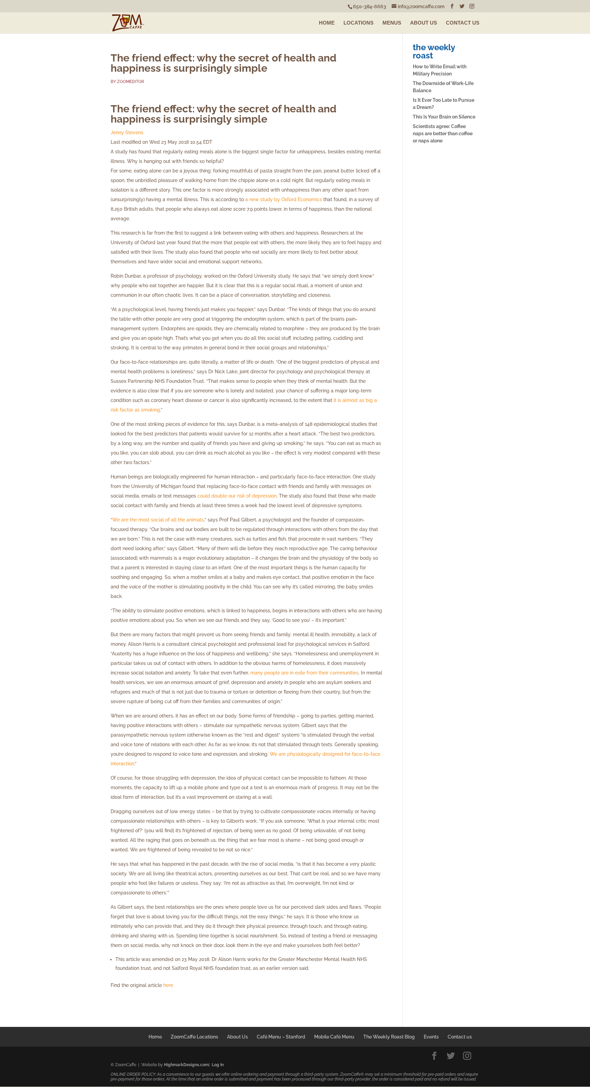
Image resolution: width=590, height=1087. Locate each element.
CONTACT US (462, 23)
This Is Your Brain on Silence (444, 117)
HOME (327, 23)
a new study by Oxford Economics (283, 199)
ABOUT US (423, 23)
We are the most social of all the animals (158, 519)
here (168, 985)
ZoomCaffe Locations (194, 1037)
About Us (237, 1037)
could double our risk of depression (237, 496)
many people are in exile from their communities (304, 672)
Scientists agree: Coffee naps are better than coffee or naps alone (443, 133)
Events (431, 1037)
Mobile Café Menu (334, 1037)
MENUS (391, 23)
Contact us (460, 1037)
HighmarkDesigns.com (186, 1064)
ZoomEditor (130, 81)
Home (155, 1037)
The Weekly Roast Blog (389, 1037)
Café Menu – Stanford (281, 1037)
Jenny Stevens (127, 132)
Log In (218, 1064)
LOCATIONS (358, 23)
